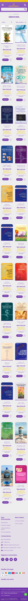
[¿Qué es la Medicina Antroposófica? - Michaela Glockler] (10, 376)
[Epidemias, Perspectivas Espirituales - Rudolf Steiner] (10, 456)
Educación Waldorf (5, 525)
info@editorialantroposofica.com (11, 545)
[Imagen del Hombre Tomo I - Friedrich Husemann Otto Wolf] (10, 257)
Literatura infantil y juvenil (5, 528)
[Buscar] (25, 9)
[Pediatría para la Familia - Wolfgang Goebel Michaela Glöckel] (10, 179)
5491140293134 (7, 539)
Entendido (24, 599)
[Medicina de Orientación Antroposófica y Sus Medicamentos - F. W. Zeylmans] (24, 257)
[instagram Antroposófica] (2, 559)
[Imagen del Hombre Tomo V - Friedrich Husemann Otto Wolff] (10, 416)
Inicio (10, 14)
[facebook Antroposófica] (7, 559)
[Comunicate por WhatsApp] (25, 594)
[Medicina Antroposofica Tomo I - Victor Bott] (10, 296)
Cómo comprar (19, 523)
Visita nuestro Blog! (8, 550)
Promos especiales (6, 532)
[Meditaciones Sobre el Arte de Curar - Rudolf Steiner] (10, 337)
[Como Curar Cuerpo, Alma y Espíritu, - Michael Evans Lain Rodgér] (24, 416)
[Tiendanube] (5, 595)
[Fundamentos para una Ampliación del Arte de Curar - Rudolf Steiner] (10, 140)
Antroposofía (4, 522)
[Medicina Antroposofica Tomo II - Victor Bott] (10, 218)
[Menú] (2, 5)
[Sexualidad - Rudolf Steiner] (24, 296)
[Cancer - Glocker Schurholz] (24, 335)
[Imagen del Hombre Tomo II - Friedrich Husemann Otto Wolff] (24, 218)
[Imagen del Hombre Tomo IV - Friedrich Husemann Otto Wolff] (24, 376)
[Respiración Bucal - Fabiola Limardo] (24, 59)
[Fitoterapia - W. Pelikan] (10, 60)
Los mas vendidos (19, 521)
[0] (25, 5)
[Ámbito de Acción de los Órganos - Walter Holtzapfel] (24, 100)
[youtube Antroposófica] (11, 559)
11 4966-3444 (6, 542)
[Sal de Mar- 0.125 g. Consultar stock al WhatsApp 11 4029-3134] (24, 459)
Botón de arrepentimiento (10, 593)
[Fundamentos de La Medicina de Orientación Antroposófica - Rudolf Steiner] (24, 179)
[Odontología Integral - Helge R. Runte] (24, 499)
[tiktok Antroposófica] (15, 559)
